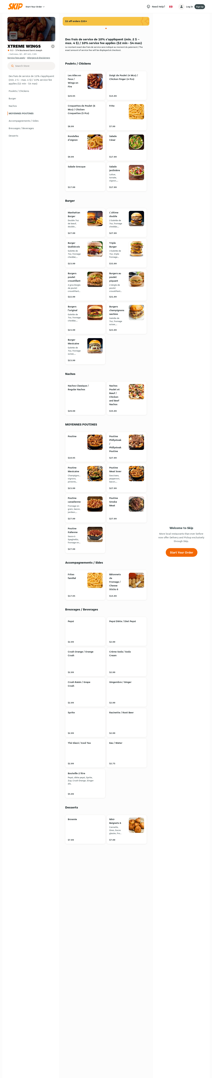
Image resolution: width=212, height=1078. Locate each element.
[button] (31, 79)
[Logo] (16, 6)
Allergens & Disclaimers (38, 57)
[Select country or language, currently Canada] (171, 6)
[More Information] (52, 46)
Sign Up (199, 6)
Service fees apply (16, 57)
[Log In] (181, 7)
